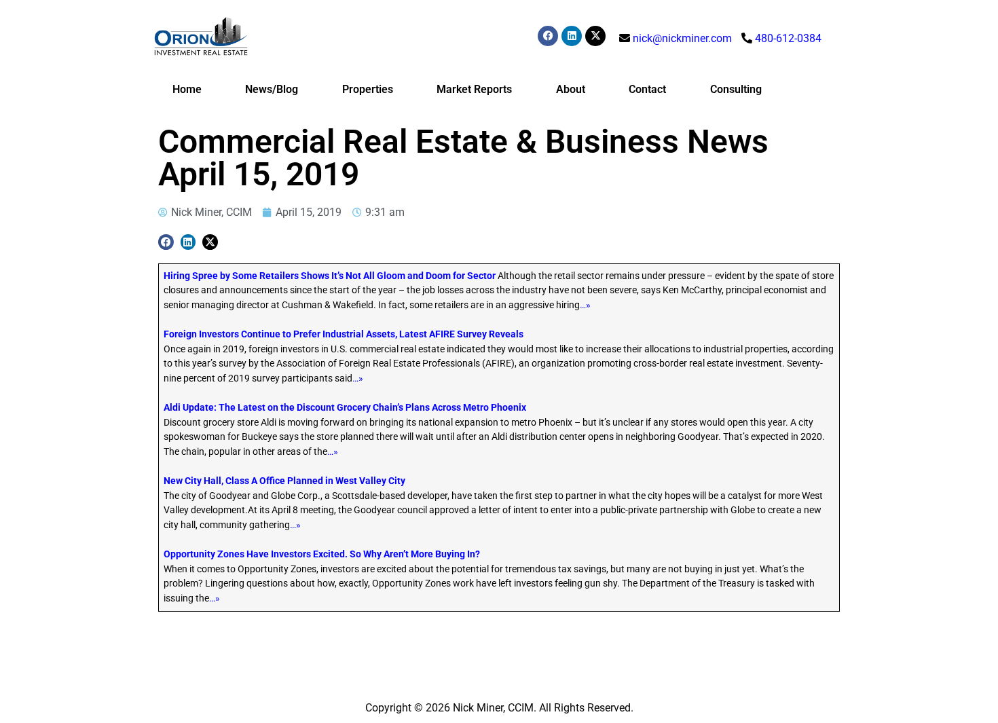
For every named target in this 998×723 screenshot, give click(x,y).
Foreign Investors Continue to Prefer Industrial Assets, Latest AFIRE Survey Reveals (343, 334)
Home (187, 89)
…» (585, 305)
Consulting (736, 89)
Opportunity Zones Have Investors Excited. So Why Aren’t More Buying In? (322, 554)
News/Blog (271, 89)
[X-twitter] (595, 36)
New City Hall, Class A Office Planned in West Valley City (284, 481)
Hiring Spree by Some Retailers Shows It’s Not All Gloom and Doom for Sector (330, 276)
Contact (647, 89)
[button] (166, 242)
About (570, 89)
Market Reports (474, 89)
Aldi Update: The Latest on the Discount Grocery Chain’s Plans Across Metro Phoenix (345, 407)
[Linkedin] (571, 36)
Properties (367, 89)
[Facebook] (548, 36)
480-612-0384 (788, 38)
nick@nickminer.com (682, 38)
